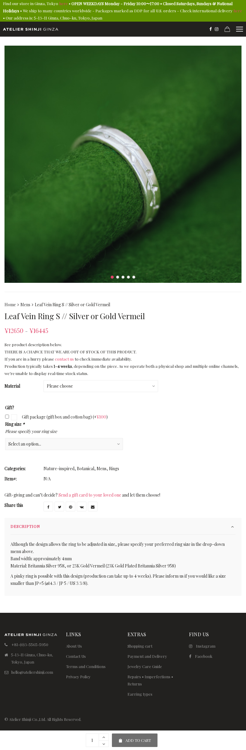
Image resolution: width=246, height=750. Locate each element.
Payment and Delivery (147, 656)
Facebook (203, 656)
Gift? (9, 407)
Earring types (140, 694)
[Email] (93, 506)
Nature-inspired (59, 468)
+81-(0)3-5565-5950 (29, 644)
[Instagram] (216, 29)
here (63, 3)
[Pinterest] (70, 506)
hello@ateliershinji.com (32, 672)
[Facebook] (210, 29)
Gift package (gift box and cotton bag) (64, 417)
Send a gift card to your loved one (89, 495)
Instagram (205, 646)
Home (10, 304)
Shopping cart (140, 646)
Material (12, 386)
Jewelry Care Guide (145, 666)
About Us (74, 646)
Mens (25, 304)
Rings (114, 468)
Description (25, 526)
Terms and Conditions (86, 666)
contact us (64, 358)
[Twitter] (59, 506)
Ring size (15, 424)
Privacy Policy (78, 676)
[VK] (81, 506)
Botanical (85, 468)
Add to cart (135, 738)
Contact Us (76, 656)
